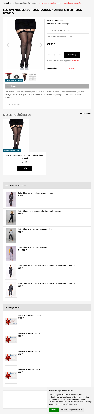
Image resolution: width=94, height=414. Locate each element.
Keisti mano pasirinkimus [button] (71, 410)
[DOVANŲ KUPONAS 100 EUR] (11, 321)
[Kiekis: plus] (60, 54)
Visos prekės (85, 114)
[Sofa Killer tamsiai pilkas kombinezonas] (11, 199)
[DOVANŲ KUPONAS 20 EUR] (11, 375)
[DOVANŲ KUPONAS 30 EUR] (11, 357)
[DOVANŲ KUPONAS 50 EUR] (11, 339)
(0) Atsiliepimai (13, 104)
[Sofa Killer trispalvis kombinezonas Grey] (11, 235)
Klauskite (75, 61)
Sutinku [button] (54, 410)
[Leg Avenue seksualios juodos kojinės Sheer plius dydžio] (24, 135)
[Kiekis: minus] (49, 54)
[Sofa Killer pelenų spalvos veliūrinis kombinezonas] (11, 217)
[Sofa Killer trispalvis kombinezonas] (11, 253)
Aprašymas (11, 86)
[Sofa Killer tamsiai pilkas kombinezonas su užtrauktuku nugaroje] (11, 271)
